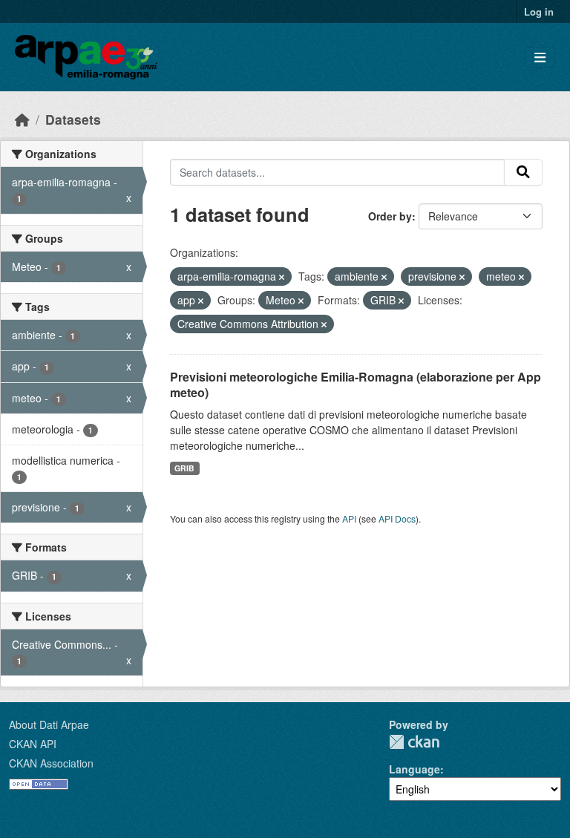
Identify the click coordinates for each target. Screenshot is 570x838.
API (349, 518)
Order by (390, 216)
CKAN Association (51, 763)
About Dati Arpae (49, 724)
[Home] (22, 119)
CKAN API (32, 743)
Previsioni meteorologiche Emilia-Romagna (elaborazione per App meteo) (355, 384)
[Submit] (523, 172)
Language (414, 769)
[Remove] (281, 277)
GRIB (184, 468)
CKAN (414, 742)
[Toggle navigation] (540, 57)
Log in (539, 11)
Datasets (73, 119)
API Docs (397, 518)
